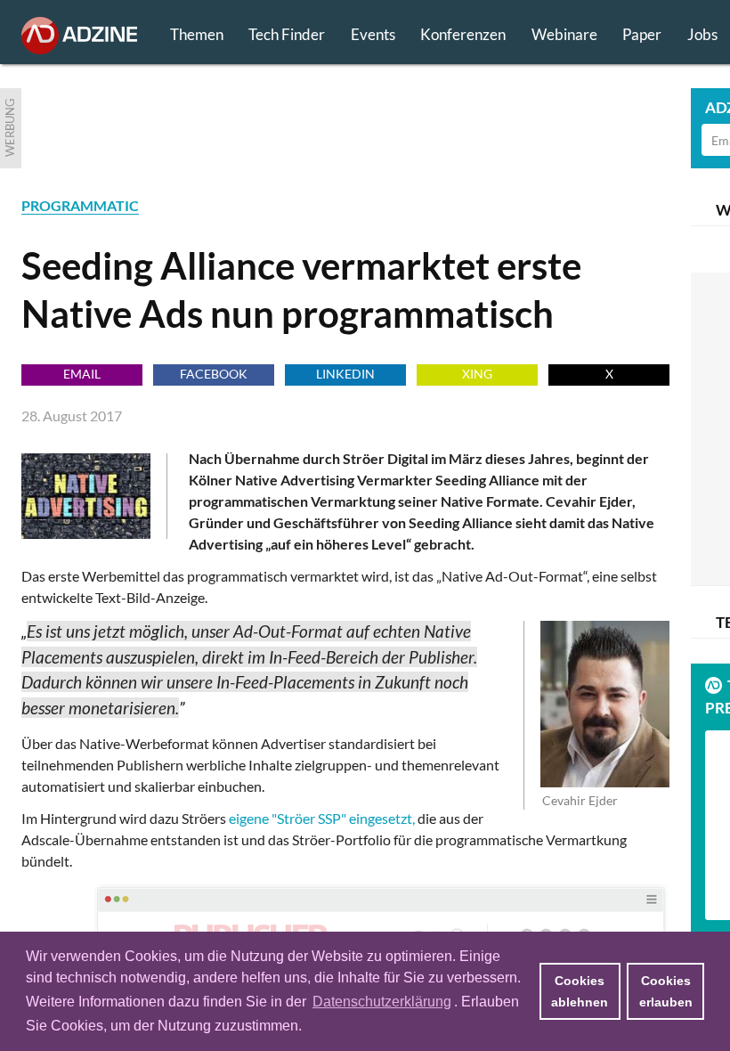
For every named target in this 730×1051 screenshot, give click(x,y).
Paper (641, 34)
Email (82, 373)
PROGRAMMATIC (80, 205)
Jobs (702, 34)
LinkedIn (345, 373)
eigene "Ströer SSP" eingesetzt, (322, 818)
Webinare (564, 34)
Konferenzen (463, 34)
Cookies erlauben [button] (666, 991)
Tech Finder (286, 34)
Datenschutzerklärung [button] (381, 1001)
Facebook (213, 373)
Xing (477, 373)
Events (373, 34)
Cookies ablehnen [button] (579, 991)
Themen (196, 34)
